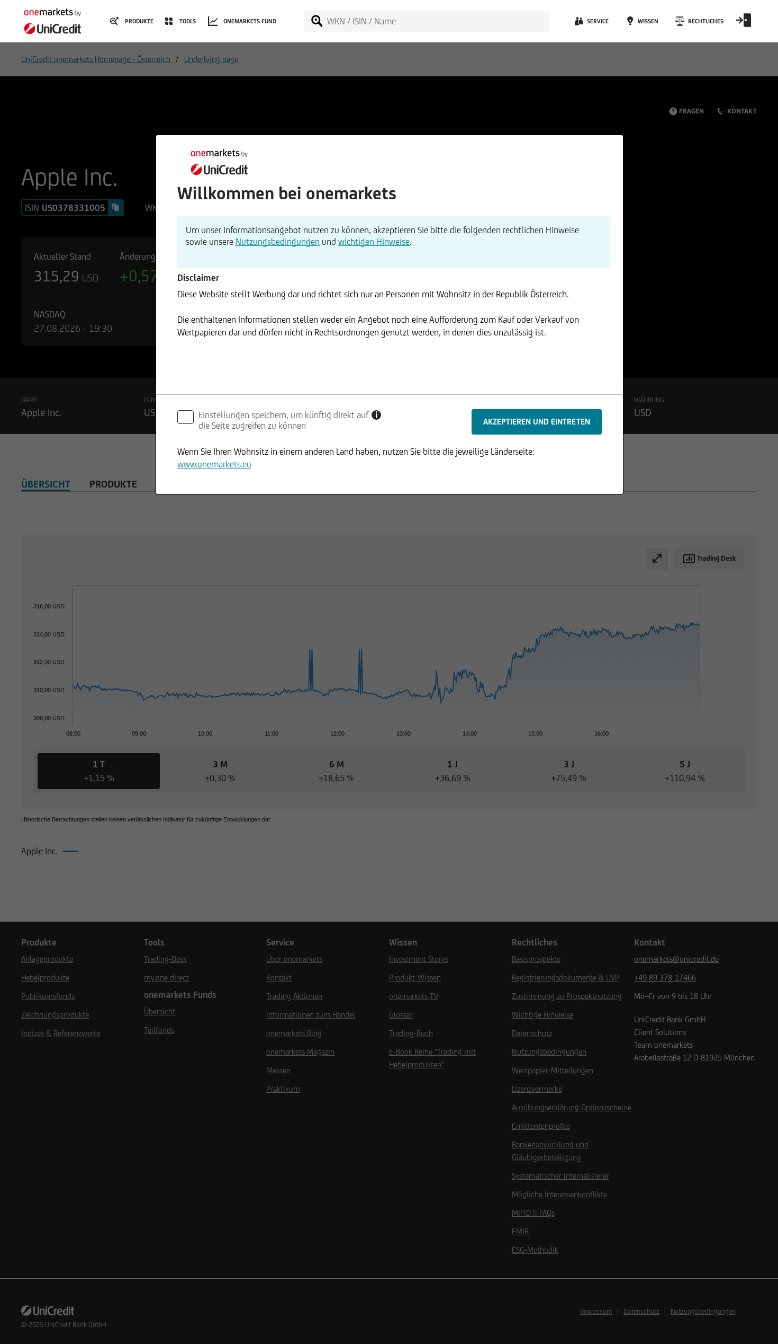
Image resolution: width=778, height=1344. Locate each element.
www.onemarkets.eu (214, 464)
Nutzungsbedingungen (278, 241)
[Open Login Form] (743, 23)
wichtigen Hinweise (374, 241)
